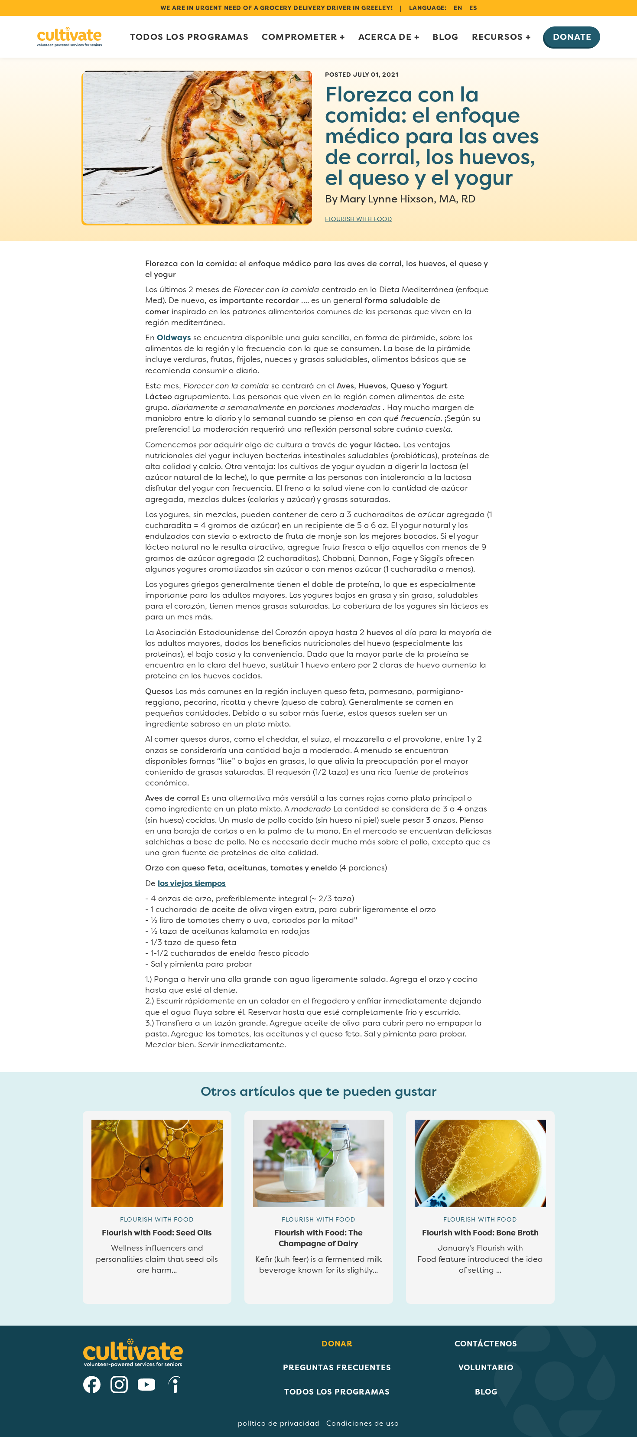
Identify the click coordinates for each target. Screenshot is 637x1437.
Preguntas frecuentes (337, 1367)
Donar (337, 1343)
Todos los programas (189, 37)
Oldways (174, 337)
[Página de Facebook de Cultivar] (92, 1386)
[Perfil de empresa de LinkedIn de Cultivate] (174, 1386)
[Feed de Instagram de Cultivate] (119, 1386)
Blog (445, 37)
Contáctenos (486, 1343)
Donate (572, 37)
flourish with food (358, 219)
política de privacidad (278, 1423)
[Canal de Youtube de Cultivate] (146, 1386)
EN (458, 8)
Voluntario (486, 1367)
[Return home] (69, 37)
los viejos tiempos (192, 883)
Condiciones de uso (362, 1423)
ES (473, 8)
